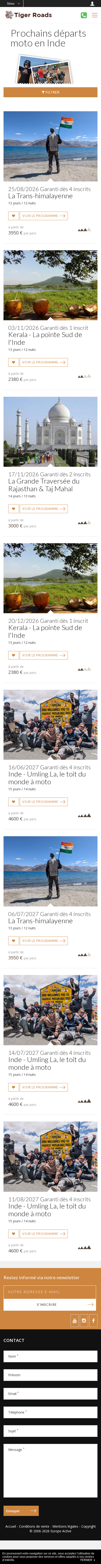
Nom (13, 1356)
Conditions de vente (34, 1526)
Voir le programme (40, 216)
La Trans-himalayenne (40, 195)
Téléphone (17, 1412)
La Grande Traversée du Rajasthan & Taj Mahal (44, 485)
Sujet (13, 1431)
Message (16, 1449)
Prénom (14, 1375)
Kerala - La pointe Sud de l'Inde (45, 338)
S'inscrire (47, 1304)
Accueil (10, 1526)
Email (13, 1393)
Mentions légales (65, 1526)
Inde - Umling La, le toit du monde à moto (47, 778)
